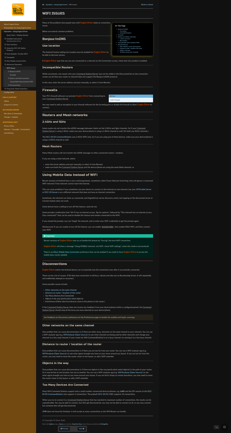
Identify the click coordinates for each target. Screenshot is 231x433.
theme (61, 424)
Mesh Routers (123, 41)
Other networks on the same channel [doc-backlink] (68, 325)
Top (216, 427)
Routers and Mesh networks (19, 78)
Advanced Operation (14, 64)
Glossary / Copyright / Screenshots (17, 129)
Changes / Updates (11, 117)
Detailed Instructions (14, 40)
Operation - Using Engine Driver (16, 31)
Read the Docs (77, 424)
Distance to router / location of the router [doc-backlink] (72, 344)
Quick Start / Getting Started (17, 35)
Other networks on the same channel (130, 46)
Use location (123, 31)
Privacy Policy (9, 126)
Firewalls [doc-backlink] (49, 90)
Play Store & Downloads (13, 114)
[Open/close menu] (2, 24)
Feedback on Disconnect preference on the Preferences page (73, 317)
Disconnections (15, 85)
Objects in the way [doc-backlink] (55, 363)
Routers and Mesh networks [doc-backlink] (65, 115)
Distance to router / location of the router (131, 48)
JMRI (44, 411)
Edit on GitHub (148, 5)
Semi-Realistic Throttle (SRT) (17, 54)
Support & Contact (11, 105)
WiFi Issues (11, 68)
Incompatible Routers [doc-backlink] (57, 67)
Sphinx (51, 424)
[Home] (43, 5)
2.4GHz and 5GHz (125, 39)
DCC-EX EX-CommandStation (58, 137)
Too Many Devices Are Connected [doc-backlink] (65, 384)
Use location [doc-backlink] (51, 45)
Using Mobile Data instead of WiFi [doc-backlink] (69, 175)
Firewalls (13, 75)
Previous (65, 428)
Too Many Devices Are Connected (129, 52)
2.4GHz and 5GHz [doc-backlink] (54, 121)
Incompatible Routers (126, 33)
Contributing (8, 133)
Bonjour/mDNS (15, 71)
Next (81, 428)
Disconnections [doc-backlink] (54, 264)
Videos (6, 101)
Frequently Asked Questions (17, 89)
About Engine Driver (11, 24)
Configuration (9, 92)
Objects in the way (125, 50)
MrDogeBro (104, 424)
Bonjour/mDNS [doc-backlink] (54, 39)
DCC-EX (101, 394)
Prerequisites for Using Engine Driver (17, 28)
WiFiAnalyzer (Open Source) (75, 335)
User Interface (12, 44)
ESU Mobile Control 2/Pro (16, 61)
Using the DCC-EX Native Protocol (16, 49)
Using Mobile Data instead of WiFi (21, 82)
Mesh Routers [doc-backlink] (52, 146)
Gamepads (10, 57)
